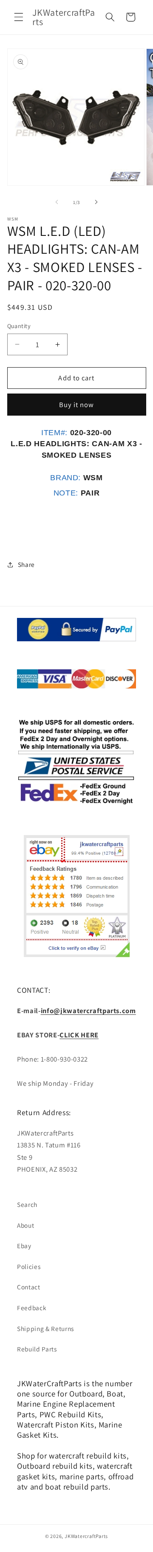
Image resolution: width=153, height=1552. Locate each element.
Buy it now (76, 404)
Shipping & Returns (45, 1328)
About (25, 1225)
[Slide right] (96, 202)
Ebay (24, 1245)
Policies (28, 1266)
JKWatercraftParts (86, 1536)
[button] (18, 17)
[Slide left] (57, 202)
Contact (28, 1287)
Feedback (31, 1307)
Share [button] (26, 564)
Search (27, 1204)
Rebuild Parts (37, 1349)
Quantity (19, 326)
